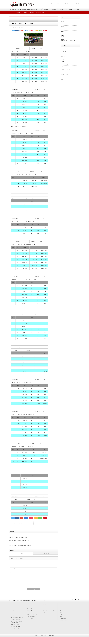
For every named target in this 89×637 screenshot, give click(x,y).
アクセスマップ (55, 3)
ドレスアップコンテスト (65, 69)
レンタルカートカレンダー (15, 619)
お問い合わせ (68, 3)
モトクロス (63, 71)
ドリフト (63, 66)
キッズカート (13, 613)
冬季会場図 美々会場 (63, 618)
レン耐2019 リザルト (17, 523)
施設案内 (61, 616)
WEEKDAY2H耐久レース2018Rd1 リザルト (22, 540)
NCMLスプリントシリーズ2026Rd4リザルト (69, 40)
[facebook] (75, 600)
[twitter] (72, 600)
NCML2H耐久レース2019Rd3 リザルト (45, 523)
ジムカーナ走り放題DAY (31, 616)
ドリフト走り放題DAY (30, 618)
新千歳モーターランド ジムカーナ (32, 614)
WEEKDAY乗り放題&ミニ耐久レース (17, 617)
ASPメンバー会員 (30, 610)
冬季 (62, 79)
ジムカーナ (63, 59)
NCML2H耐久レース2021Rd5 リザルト (21, 537)
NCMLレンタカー (64, 48)
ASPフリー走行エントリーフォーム (32, 621)
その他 (62, 61)
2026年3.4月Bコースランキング (19, 534)
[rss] (69, 600)
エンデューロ (63, 51)
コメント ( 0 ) (21, 553)
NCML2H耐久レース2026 (15, 624)
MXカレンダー (45, 612)
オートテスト (63, 54)
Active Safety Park (30, 606)
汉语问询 (78, 3)
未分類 (62, 82)
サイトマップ (62, 3)
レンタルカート (25, 27)
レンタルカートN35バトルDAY (16, 628)
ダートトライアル (64, 64)
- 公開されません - (14, 568)
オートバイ (63, 56)
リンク (74, 3)
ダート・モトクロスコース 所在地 (49, 610)
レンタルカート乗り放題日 (15, 626)
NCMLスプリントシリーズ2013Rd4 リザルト (22, 542)
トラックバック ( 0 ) (46, 553)
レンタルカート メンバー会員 (16, 615)
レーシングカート (19, 27)
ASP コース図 (29, 608)
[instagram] (78, 600)
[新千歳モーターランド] (22, 2)
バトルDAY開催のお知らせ (65, 36)
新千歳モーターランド (43, 635)
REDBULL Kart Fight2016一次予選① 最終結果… (22, 545)
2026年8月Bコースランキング (66, 33)
